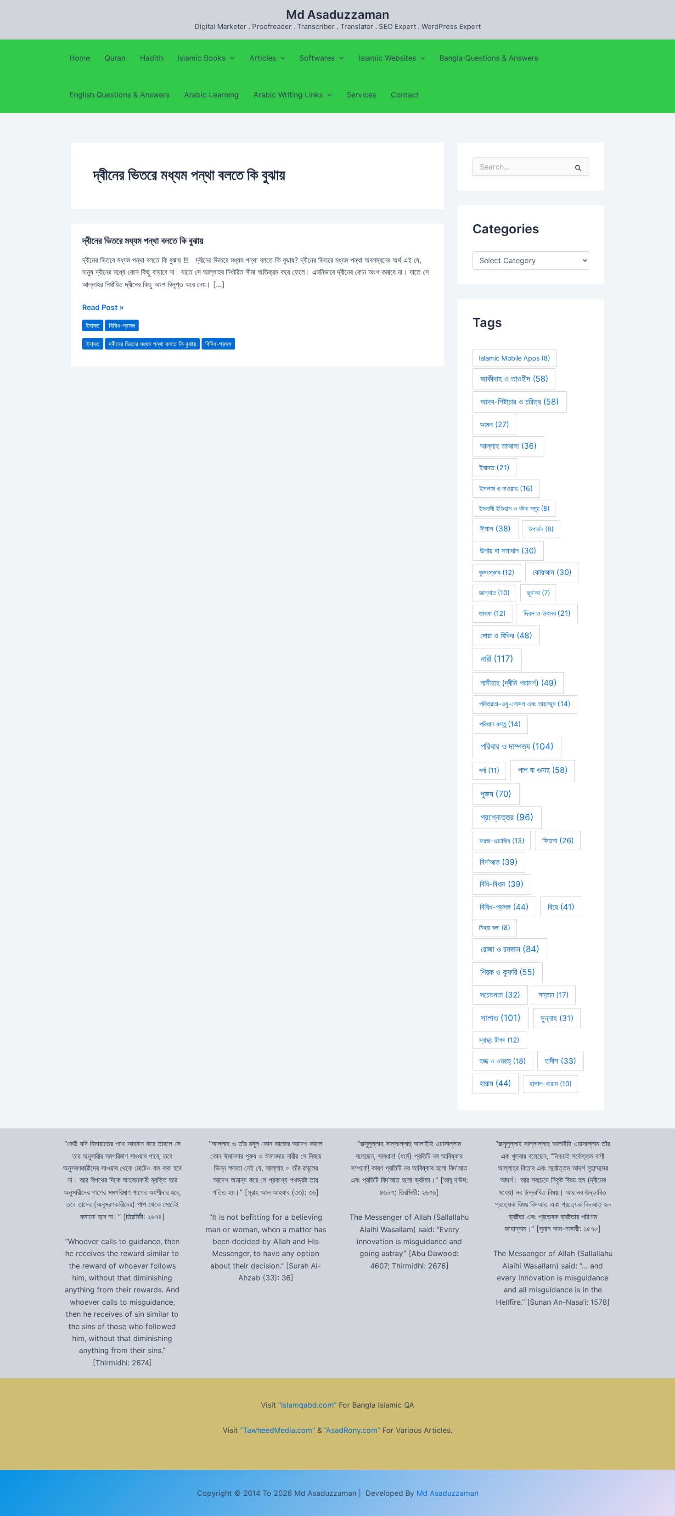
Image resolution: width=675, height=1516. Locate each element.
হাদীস (560, 1060)
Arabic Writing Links (288, 94)
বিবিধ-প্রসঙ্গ (122, 325)
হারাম (495, 1083)
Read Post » (103, 306)
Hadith (151, 57)
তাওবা (492, 613)
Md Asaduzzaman (337, 14)
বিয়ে (561, 907)
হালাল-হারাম (550, 1084)
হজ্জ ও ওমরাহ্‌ (502, 1061)
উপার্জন (541, 529)
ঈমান (495, 528)
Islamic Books (201, 57)
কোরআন (552, 572)
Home (79, 57)
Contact (405, 94)
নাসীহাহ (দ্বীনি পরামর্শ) (518, 683)
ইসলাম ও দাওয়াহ (506, 488)
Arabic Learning (211, 94)
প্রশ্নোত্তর (507, 817)
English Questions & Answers (119, 94)
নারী (497, 659)
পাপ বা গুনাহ (543, 770)
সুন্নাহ (557, 1018)
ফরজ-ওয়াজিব (501, 840)
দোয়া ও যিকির (506, 635)
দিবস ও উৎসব (547, 613)
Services (361, 94)
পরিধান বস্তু (500, 724)
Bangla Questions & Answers (488, 57)
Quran (115, 57)
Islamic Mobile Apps (514, 358)
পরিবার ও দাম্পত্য (517, 746)
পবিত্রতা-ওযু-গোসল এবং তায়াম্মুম (525, 703)
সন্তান (554, 995)
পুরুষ (496, 794)
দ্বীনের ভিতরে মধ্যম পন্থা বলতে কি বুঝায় (142, 240)
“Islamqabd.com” (307, 1404)
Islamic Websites (387, 57)
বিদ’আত (499, 862)
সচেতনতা (500, 994)
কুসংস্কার (496, 573)
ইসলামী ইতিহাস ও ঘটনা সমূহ (514, 508)
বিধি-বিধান (501, 884)
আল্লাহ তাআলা (508, 446)
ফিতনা (558, 840)
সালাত (501, 1018)
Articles (262, 57)
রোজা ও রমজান (510, 949)
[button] (230, 57)
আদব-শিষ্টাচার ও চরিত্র (519, 401)
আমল (494, 424)
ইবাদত (93, 325)
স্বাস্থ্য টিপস (499, 1040)
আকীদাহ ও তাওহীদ (514, 378)
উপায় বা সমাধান (508, 550)
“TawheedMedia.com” (277, 1430)
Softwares (317, 57)
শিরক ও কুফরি (507, 972)
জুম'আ (538, 593)
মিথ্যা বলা (494, 927)
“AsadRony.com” (352, 1430)
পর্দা (489, 770)
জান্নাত (494, 593)
